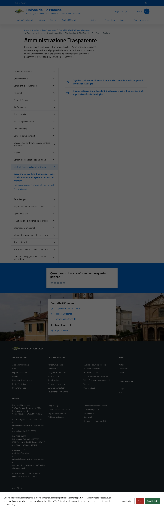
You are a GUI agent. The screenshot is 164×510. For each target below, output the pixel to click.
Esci (140, 501)
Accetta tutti (152, 501)
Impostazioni (126, 501)
